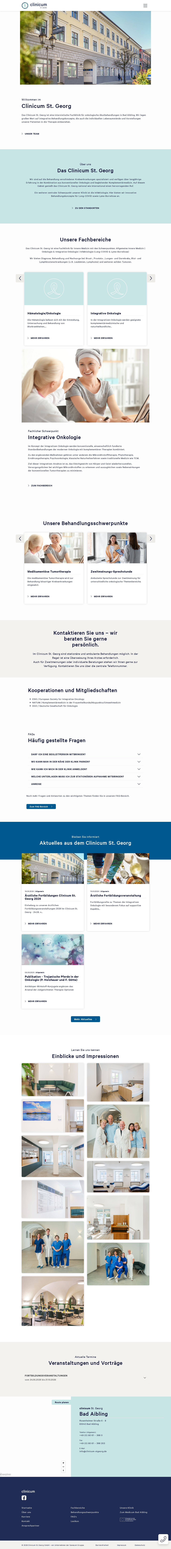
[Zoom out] (63, 1467)
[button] (36, 1525)
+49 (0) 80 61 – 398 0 (90, 1435)
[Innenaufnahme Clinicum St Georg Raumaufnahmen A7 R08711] (53, 1199)
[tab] (79, 1474)
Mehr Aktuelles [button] (83, 1019)
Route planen (62, 1402)
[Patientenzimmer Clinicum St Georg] (118, 1082)
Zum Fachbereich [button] (41, 485)
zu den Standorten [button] (87, 207)
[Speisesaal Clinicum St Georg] (53, 1301)
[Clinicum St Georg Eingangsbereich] (53, 1079)
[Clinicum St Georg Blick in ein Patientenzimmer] (53, 1115)
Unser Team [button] (32, 133)
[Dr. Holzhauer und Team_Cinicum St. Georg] (118, 1131)
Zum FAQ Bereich (39, 806)
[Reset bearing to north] (63, 1471)
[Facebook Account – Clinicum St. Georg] (24, 1497)
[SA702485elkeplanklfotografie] (118, 1217)
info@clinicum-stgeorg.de (92, 1451)
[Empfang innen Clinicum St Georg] (53, 1156)
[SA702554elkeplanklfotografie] (118, 1176)
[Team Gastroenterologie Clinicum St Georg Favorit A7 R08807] (118, 1264)
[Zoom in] (63, 1463)
